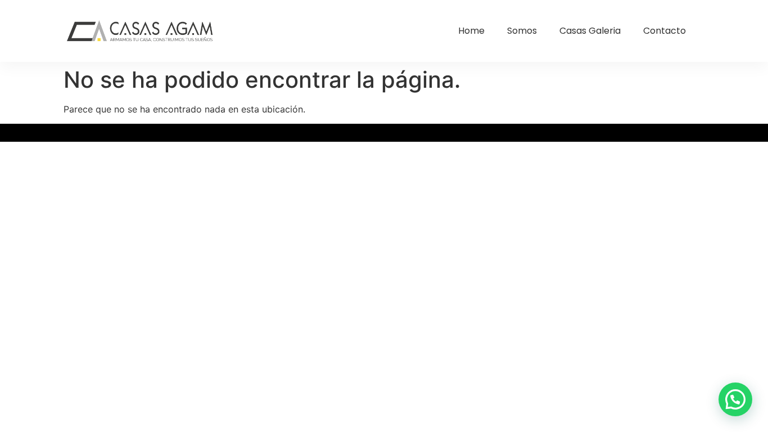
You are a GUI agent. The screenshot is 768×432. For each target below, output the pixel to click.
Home (471, 30)
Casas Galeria (590, 30)
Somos (522, 30)
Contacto (664, 30)
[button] (735, 399)
